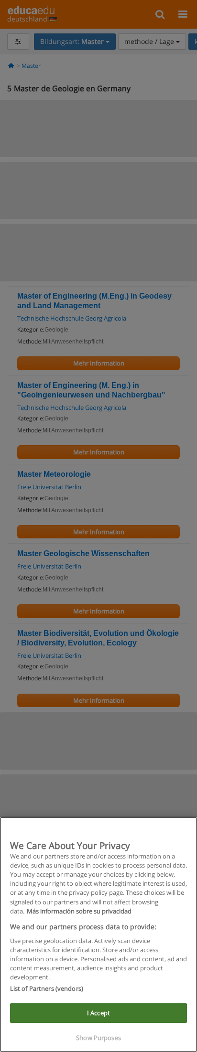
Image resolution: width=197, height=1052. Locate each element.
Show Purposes (98, 1037)
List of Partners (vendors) (46, 988)
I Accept (98, 1013)
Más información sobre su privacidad (79, 911)
